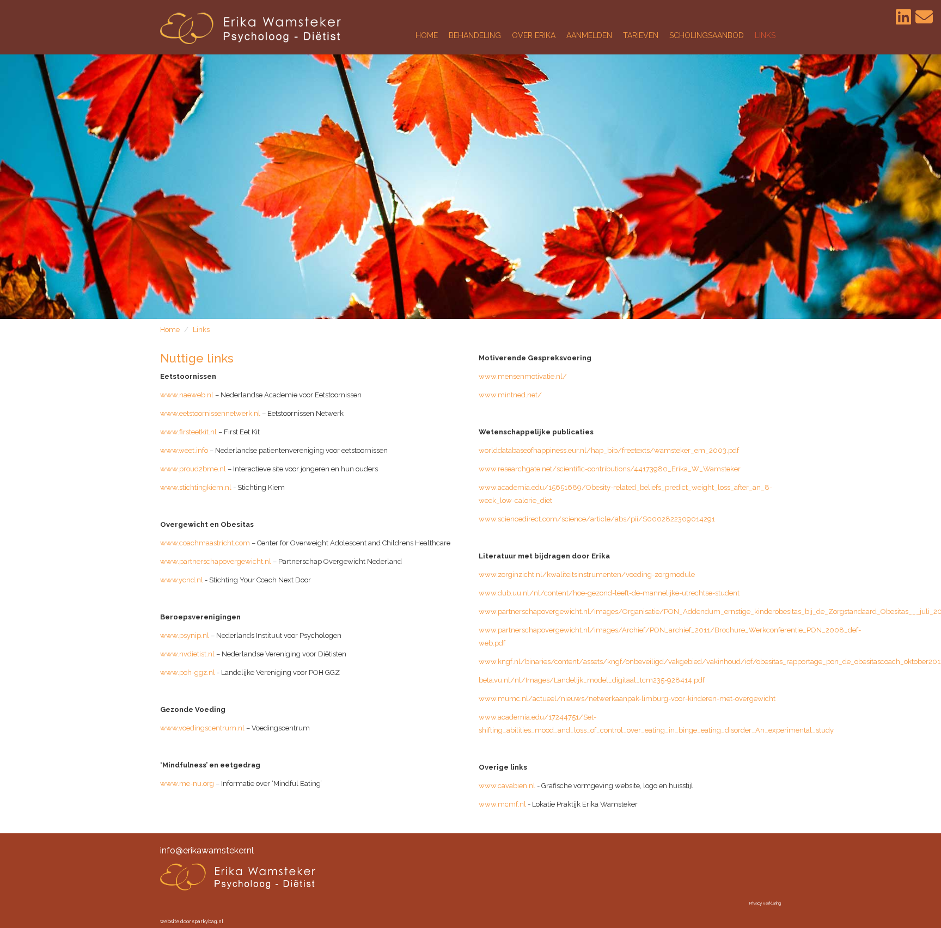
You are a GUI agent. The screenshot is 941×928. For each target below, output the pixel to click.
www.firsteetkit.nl (188, 432)
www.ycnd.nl (181, 580)
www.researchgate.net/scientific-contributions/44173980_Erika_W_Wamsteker (610, 469)
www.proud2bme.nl (193, 469)
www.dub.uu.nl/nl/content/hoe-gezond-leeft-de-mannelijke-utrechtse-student (609, 593)
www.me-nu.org (187, 783)
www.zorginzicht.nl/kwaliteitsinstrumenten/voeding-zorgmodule (587, 574)
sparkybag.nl (207, 921)
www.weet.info (184, 450)
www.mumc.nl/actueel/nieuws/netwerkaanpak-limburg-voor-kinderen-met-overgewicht (627, 699)
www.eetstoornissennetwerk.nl (210, 413)
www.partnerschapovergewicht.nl (215, 561)
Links (201, 329)
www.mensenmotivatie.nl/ (523, 376)
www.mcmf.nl (502, 804)
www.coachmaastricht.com (205, 543)
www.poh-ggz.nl (187, 672)
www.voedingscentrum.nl (202, 728)
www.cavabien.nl (507, 786)
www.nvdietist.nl (187, 654)
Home (170, 329)
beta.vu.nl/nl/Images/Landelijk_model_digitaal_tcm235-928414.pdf (592, 680)
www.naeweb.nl (186, 395)
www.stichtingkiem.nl (195, 487)
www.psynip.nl (184, 635)
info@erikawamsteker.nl (207, 850)
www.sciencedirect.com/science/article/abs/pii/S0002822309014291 (597, 519)
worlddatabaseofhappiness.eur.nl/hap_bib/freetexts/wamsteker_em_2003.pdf (609, 450)
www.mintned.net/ (510, 395)
